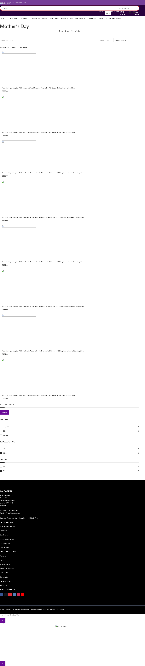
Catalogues (4, 535)
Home (61, 31)
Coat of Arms (4, 547)
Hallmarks (3, 531)
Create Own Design (7, 539)
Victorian (23, 47)
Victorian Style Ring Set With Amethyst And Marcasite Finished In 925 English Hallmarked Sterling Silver (38, 88)
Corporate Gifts (5, 543)
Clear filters (4, 47)
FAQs (2, 560)
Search (136, 8)
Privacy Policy (5, 564)
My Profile (3, 585)
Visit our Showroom (7, 573)
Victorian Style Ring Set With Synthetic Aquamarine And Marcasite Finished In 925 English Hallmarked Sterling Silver (43, 173)
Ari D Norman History (7, 526)
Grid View (94, 40)
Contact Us (4, 577)
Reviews (3, 556)
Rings (14, 47)
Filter (4, 412)
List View (97, 40)
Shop (67, 31)
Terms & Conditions (7, 569)
